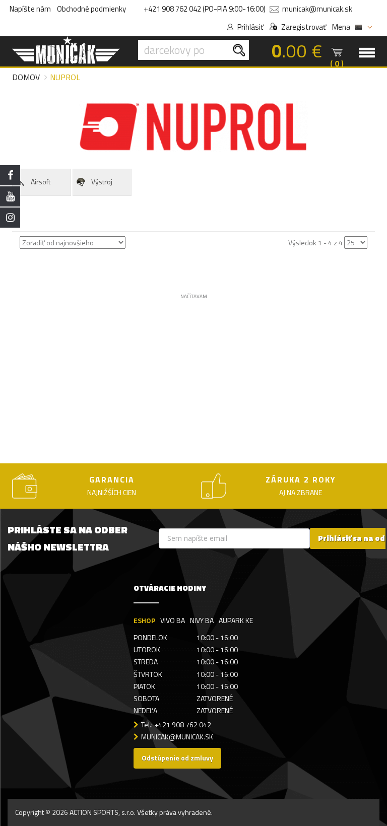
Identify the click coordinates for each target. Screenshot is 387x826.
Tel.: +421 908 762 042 (176, 724)
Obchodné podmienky (91, 9)
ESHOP (144, 620)
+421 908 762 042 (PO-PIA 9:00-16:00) (205, 9)
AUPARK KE (236, 620)
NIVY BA (202, 620)
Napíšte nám (30, 9)
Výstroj (101, 181)
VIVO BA (172, 620)
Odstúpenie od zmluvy (177, 757)
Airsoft (40, 181)
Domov (26, 77)
